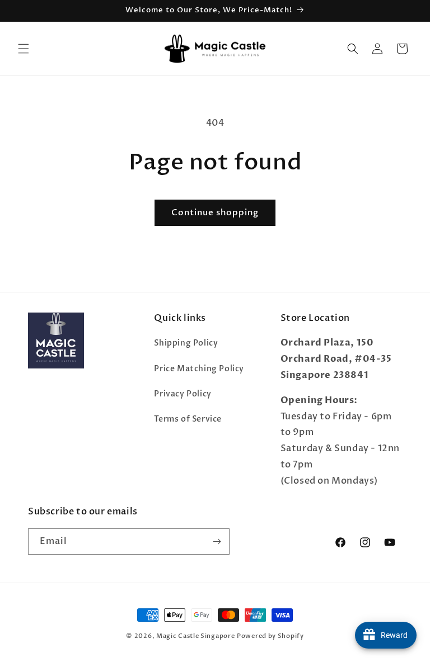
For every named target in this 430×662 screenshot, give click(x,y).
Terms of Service (188, 419)
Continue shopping (215, 212)
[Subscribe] (216, 541)
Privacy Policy (182, 394)
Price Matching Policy (199, 368)
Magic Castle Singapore (195, 636)
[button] (23, 48)
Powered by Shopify (270, 636)
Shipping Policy (186, 343)
